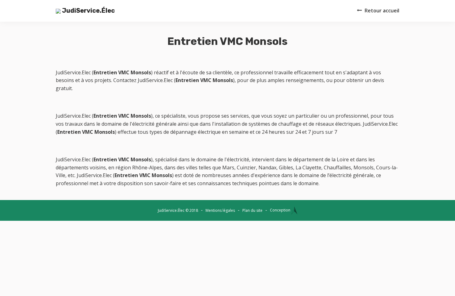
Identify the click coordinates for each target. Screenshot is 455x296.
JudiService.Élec (88, 10)
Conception (280, 210)
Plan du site (252, 210)
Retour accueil (382, 10)
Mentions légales (220, 210)
